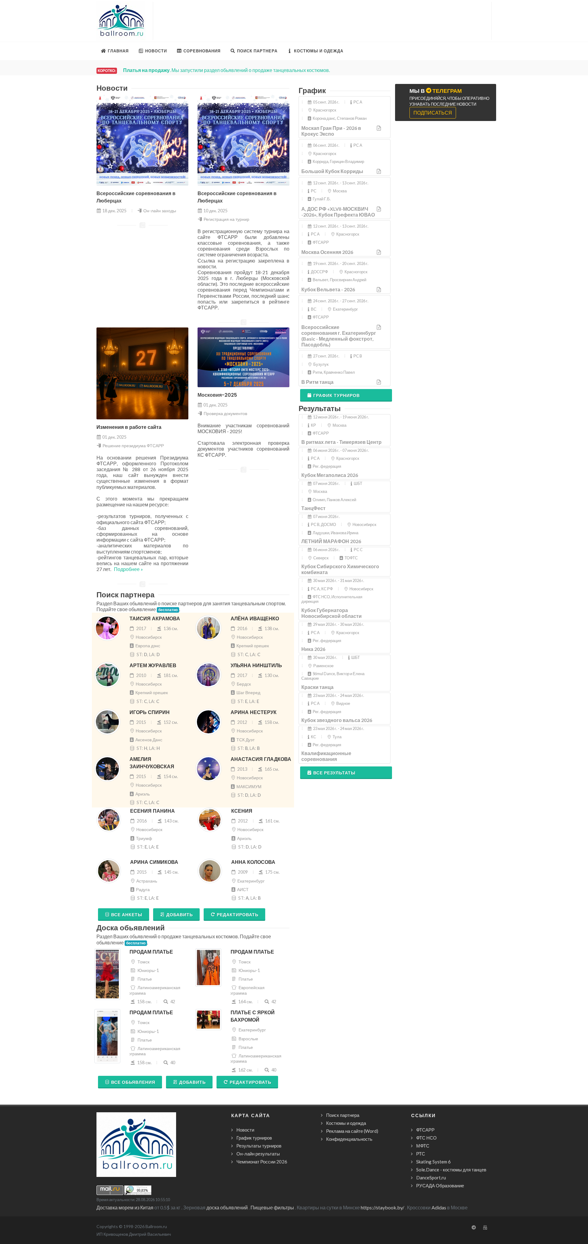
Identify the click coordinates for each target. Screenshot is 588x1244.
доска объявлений (227, 1207)
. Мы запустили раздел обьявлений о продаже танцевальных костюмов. (226, 70)
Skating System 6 (433, 1161)
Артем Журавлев (153, 665)
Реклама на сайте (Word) (352, 1131)
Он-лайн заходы (159, 210)
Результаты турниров (258, 1145)
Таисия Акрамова (155, 618)
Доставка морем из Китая (124, 1207)
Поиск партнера (342, 1115)
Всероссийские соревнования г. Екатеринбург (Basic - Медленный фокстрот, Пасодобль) (338, 336)
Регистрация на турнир (226, 219)
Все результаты (334, 772)
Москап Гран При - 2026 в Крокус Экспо (331, 131)
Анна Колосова (253, 862)
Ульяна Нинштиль (256, 665)
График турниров (336, 395)
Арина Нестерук (254, 712)
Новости (245, 1129)
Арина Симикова (154, 862)
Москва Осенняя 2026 (327, 252)
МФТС (422, 1145)
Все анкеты (126, 914)
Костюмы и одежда (346, 1123)
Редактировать (237, 914)
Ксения (241, 811)
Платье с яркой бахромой (253, 1016)
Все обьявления (133, 1082)
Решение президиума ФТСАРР (133, 445)
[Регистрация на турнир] (379, 128)
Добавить (179, 914)
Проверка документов (225, 413)
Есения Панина (152, 811)
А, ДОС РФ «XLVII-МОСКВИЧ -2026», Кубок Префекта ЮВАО (338, 211)
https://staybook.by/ (382, 1207)
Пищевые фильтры (272, 1207)
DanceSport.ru (431, 1177)
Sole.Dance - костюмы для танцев (451, 1169)
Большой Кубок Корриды (332, 171)
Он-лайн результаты (258, 1153)
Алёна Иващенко (255, 618)
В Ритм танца (317, 382)
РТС (420, 1153)
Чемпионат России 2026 (261, 1161)
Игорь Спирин (150, 712)
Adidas (439, 1207)
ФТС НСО (426, 1137)
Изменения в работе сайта (128, 427)
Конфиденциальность (349, 1139)
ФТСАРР (425, 1129)
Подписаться (432, 112)
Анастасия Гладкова (261, 759)
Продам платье (151, 951)
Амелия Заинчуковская (152, 763)
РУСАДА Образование (440, 1185)
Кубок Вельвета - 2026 (328, 289)
